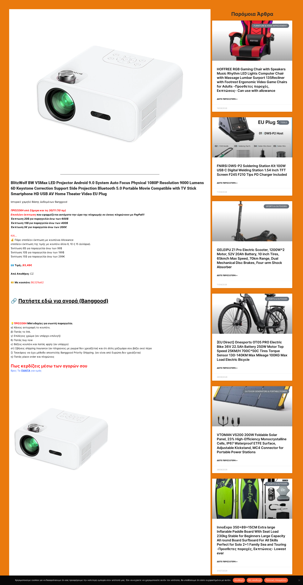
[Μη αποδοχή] (299, 580)
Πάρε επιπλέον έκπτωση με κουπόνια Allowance (44, 239)
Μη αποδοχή (254, 580)
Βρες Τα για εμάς (26, 370)
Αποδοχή (239, 580)
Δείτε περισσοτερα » (227, 99)
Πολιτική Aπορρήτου (276, 580)
